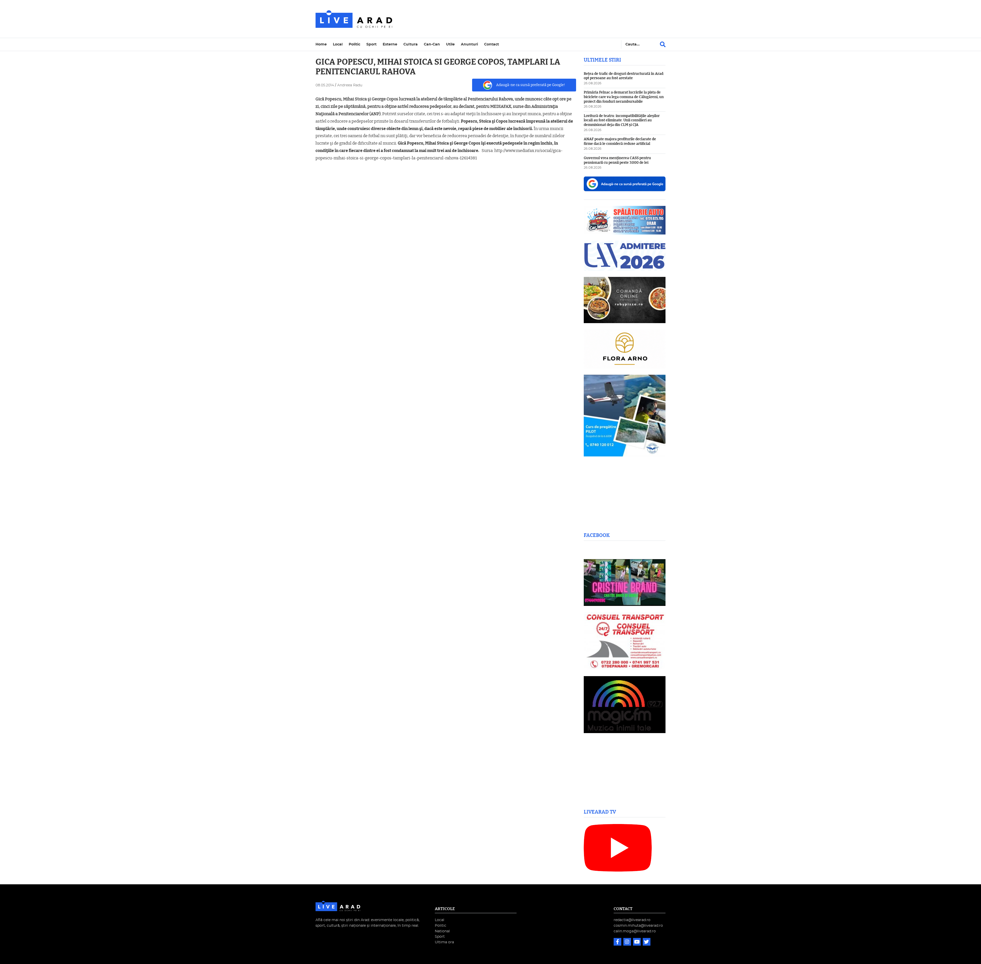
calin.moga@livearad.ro (635, 931)
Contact (491, 44)
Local (338, 44)
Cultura (410, 44)
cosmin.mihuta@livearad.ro (638, 925)
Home (321, 44)
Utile (450, 44)
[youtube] (637, 942)
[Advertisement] (534, 19)
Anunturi (469, 44)
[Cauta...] (662, 44)
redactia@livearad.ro (632, 920)
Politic (354, 44)
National (442, 931)
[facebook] (618, 942)
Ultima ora (444, 942)
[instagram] (627, 942)
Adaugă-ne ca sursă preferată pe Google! (530, 85)
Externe (390, 44)
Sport (371, 44)
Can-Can (432, 44)
